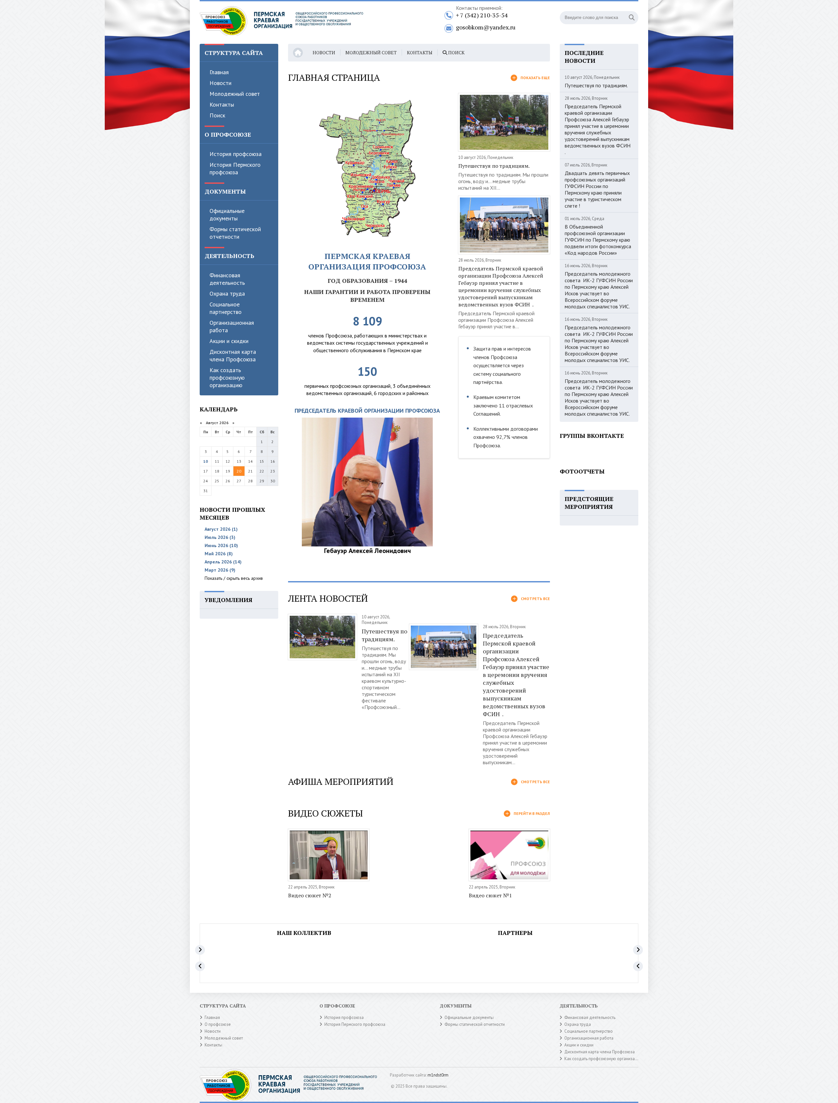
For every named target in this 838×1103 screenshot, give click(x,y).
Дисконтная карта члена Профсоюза (233, 355)
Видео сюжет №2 (309, 895)
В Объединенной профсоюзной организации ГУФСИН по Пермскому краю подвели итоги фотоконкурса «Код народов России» (598, 239)
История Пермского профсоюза (235, 168)
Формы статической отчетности (235, 232)
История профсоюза (236, 154)
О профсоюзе (218, 1024)
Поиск (217, 115)
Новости (220, 83)
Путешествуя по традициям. (494, 165)
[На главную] (281, 22)
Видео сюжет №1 (490, 895)
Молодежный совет (235, 93)
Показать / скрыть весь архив (234, 578)
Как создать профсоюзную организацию (227, 377)
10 (205, 461)
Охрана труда (227, 293)
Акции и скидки (229, 341)
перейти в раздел (532, 813)
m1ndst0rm (438, 1075)
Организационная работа (232, 326)
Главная (219, 72)
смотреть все (535, 598)
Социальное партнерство (226, 308)
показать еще (535, 77)
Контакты (222, 104)
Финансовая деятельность (227, 278)
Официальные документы (227, 214)
